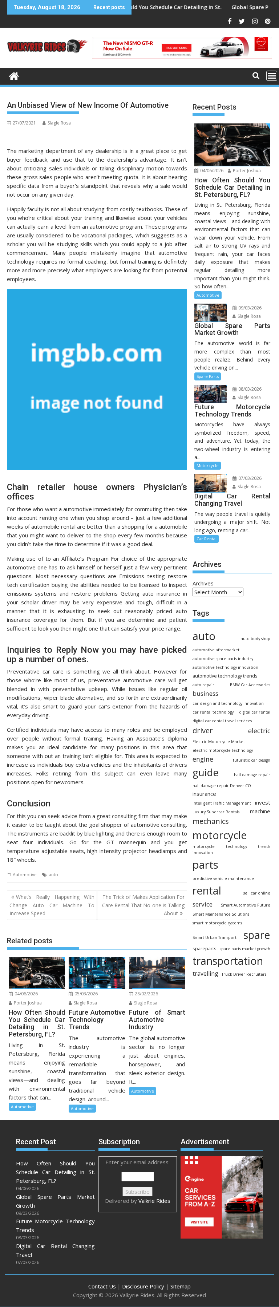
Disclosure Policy (143, 1286)
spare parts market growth (245, 948)
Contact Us (102, 1286)
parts (205, 864)
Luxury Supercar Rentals (216, 811)
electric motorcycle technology (223, 750)
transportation (228, 960)
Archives (203, 583)
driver (203, 730)
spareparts (205, 948)
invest (262, 802)
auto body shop (255, 638)
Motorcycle (208, 465)
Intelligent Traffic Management (222, 803)
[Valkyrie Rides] (14, 75)
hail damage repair (252, 774)
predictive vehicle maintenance (223, 878)
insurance (204, 793)
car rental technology (213, 712)
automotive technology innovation (225, 667)
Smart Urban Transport (214, 937)
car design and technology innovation (228, 703)
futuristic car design (251, 760)
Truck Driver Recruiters (244, 974)
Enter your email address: (137, 1181)
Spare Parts (208, 376)
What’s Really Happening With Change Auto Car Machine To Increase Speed (51, 905)
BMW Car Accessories (250, 684)
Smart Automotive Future (245, 905)
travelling (205, 974)
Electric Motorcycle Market (219, 741)
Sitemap (180, 1286)
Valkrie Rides (154, 1200)
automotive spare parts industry (223, 658)
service (203, 904)
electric (259, 730)
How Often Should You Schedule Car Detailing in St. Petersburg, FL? (150, 7)
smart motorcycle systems (217, 922)
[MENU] (271, 76)
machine (260, 811)
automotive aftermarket (216, 649)
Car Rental (207, 538)
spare (256, 935)
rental (207, 890)
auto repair (203, 684)
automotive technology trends (225, 676)
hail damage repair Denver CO (222, 785)
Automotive (25, 875)
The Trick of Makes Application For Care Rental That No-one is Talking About (143, 905)
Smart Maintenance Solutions (221, 914)
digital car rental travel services (222, 720)
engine (203, 759)
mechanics (211, 821)
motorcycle (220, 835)
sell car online (256, 893)
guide (206, 772)
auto (53, 875)
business (205, 693)
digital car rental (254, 712)
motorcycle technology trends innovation (231, 849)
